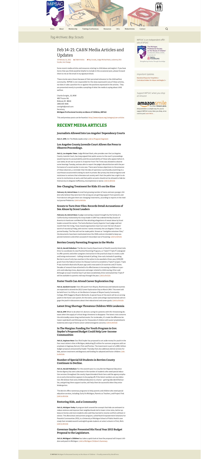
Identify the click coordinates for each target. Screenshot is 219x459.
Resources (107, 29)
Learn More (149, 113)
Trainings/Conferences (90, 29)
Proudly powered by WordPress (108, 454)
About (61, 29)
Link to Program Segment (98, 139)
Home (52, 29)
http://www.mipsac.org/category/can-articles (106, 117)
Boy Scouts (92, 60)
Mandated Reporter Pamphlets (147, 78)
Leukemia (114, 60)
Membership (73, 29)
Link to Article (109, 181)
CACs (118, 29)
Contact (142, 29)
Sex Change (67, 62)
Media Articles (130, 29)
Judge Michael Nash (104, 60)
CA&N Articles (79, 60)
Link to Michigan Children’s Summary (93, 441)
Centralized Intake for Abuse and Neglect (151, 80)
